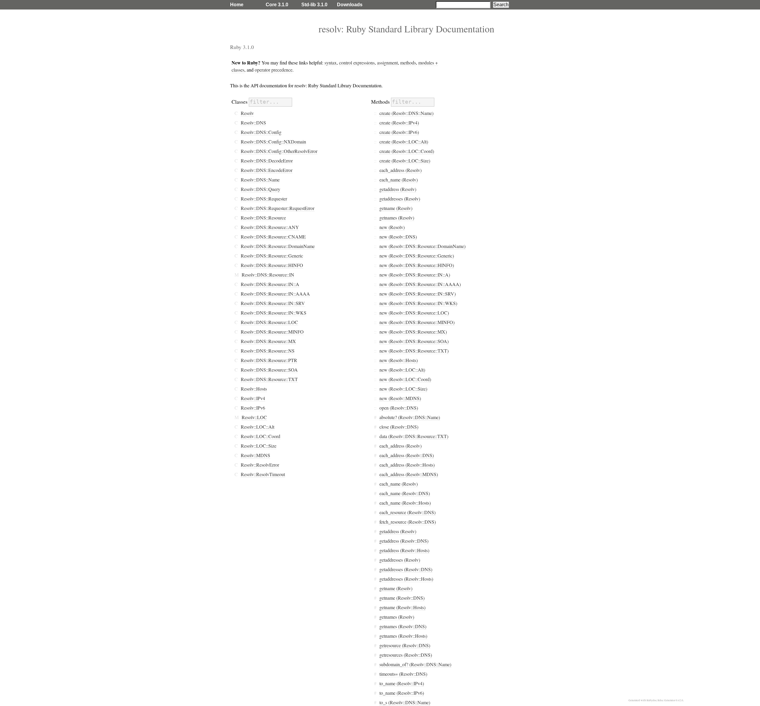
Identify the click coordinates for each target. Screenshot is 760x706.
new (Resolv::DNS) (398, 236)
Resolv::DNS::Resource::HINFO (272, 265)
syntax (330, 62)
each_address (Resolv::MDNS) (408, 474)
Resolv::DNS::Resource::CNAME (273, 236)
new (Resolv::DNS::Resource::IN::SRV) (417, 293)
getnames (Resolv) (396, 217)
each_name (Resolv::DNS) (404, 493)
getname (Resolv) (395, 208)
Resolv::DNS (253, 122)
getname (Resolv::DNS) (402, 598)
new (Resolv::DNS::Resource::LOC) (414, 312)
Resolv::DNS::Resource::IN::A (270, 284)
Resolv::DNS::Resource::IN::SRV (273, 303)
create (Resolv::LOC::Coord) (406, 151)
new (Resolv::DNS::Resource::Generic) (416, 255)
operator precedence (273, 70)
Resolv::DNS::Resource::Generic (272, 255)
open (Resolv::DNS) (398, 408)
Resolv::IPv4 (253, 398)
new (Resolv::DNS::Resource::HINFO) (416, 265)
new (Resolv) (392, 227)
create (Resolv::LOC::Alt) (403, 141)
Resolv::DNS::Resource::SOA (269, 370)
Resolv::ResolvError (260, 465)
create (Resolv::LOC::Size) (404, 160)
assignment (387, 62)
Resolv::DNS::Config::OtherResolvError (279, 151)
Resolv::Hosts (254, 389)
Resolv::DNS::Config (261, 132)
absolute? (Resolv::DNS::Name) (409, 417)
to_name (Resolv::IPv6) (401, 693)
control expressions (357, 62)
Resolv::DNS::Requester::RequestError (277, 208)
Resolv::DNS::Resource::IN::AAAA (275, 293)
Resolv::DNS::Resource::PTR (269, 360)
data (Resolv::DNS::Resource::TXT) (413, 436)
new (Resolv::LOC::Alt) (402, 370)
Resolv (247, 113)
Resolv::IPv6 (253, 408)
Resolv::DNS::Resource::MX (268, 341)
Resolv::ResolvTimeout (263, 474)
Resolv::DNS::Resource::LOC (269, 322)
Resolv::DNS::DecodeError (267, 160)
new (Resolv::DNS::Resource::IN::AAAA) (420, 284)
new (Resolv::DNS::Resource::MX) (413, 331)
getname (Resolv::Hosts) (402, 607)
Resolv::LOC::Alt (257, 427)
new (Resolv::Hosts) (398, 360)
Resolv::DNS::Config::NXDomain (273, 141)
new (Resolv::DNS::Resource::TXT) (414, 351)
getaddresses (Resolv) (399, 198)
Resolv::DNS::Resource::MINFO (272, 331)
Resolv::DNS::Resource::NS (267, 351)
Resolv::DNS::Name (260, 179)
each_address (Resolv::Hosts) (407, 465)
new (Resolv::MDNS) (400, 398)
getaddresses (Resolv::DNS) (405, 569)
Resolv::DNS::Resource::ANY (270, 227)
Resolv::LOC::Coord (260, 436)
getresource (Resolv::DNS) (404, 645)
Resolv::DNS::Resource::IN (268, 274)
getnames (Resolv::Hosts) (403, 636)
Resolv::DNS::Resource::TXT (269, 379)
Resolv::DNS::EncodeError (266, 170)
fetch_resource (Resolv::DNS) (407, 522)
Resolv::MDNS (255, 455)
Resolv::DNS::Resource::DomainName (278, 246)
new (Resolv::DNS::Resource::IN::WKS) (418, 303)
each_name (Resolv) (398, 179)
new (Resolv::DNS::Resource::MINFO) (417, 322)
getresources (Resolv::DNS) (405, 655)
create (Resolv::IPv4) (399, 122)
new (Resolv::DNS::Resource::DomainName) (422, 246)
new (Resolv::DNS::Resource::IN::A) (414, 274)
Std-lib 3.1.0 (314, 4)
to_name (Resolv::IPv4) (401, 683)
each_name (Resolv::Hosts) (405, 503)
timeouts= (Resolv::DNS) (403, 674)
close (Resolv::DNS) (398, 427)
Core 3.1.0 (277, 4)
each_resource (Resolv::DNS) (407, 512)
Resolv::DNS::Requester (264, 198)
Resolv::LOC (254, 417)
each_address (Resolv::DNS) (406, 455)
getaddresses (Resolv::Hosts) (406, 579)
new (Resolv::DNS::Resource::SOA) (414, 341)
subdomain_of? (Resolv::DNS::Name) (415, 664)
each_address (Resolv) (400, 170)
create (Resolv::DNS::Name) (406, 113)
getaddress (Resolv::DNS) (403, 541)
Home (236, 4)
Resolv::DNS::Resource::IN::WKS (273, 312)
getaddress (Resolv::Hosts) (404, 550)
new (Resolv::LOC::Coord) (405, 379)
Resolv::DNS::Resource (263, 217)
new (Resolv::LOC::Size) (403, 389)
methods (408, 62)
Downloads (349, 4)
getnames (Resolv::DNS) (402, 626)
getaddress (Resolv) (397, 189)
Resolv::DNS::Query (260, 189)
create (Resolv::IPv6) (399, 132)
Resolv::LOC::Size (258, 446)
